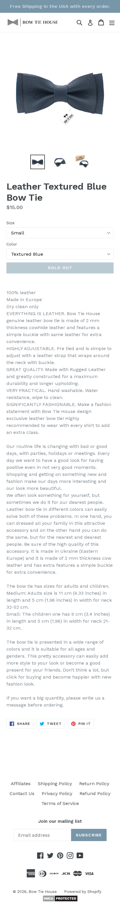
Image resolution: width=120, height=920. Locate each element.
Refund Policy (95, 793)
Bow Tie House (43, 891)
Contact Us (22, 793)
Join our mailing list (60, 821)
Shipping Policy (55, 783)
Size (10, 222)
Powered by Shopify (82, 891)
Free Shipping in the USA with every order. (60, 6)
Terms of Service (60, 803)
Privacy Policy (57, 793)
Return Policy (94, 783)
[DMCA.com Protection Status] (60, 900)
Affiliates (21, 783)
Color (11, 244)
